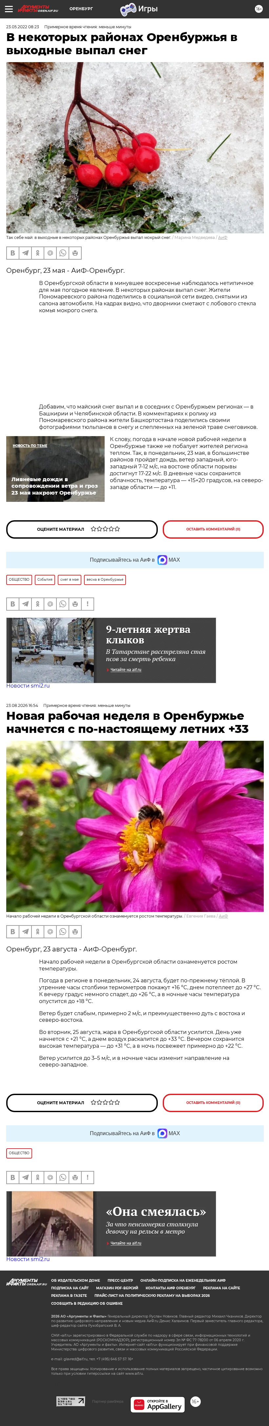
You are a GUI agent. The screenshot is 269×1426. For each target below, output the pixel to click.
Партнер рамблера (107, 1401)
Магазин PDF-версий (117, 1288)
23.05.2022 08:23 (22, 26)
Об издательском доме (75, 1280)
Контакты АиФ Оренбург (171, 1288)
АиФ (222, 237)
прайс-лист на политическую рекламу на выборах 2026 (152, 1296)
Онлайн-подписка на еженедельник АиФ (183, 1280)
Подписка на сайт (70, 1288)
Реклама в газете (69, 1296)
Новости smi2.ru (28, 686)
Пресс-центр (120, 1280)
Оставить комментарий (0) (213, 529)
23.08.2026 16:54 (22, 705)
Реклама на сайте (221, 1288)
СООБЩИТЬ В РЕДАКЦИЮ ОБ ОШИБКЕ (87, 1303)
